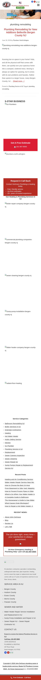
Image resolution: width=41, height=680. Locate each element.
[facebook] (32, 2)
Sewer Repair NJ (11, 462)
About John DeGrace (13, 517)
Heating (8, 433)
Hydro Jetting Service (13, 439)
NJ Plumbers (28, 666)
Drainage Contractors (13, 430)
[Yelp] (35, 2)
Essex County (9, 595)
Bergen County (10, 589)
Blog (6, 520)
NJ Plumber (9, 446)
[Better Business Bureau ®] (39, 2)
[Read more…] (18, 81)
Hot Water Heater (11, 436)
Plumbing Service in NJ (16, 86)
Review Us (9, 523)
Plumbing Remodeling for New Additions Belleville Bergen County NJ (20, 32)
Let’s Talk (8, 527)
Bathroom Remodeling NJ (15, 424)
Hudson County (10, 592)
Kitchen (8, 443)
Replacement (10, 452)
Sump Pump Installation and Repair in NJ (20, 618)
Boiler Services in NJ (13, 427)
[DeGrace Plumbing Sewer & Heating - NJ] (6, 7)
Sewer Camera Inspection (15, 455)
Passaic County (10, 602)
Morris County (9, 599)
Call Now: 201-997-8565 (12, 639)
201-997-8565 (21, 147)
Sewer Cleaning (11, 459)
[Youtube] (37, 2)
